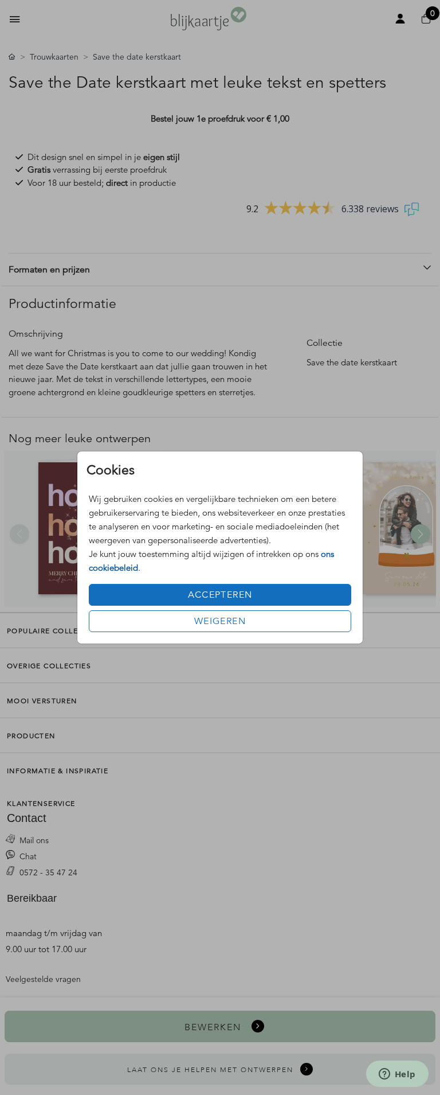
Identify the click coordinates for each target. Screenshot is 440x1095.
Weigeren (220, 621)
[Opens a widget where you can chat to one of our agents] (397, 1075)
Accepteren (220, 595)
